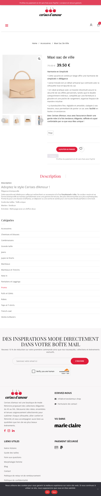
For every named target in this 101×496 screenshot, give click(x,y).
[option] (22, 84)
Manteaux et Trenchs (10, 270)
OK (47, 492)
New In (4, 275)
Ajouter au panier (67, 149)
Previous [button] (3, 120)
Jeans (3, 252)
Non (54, 492)
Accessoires (46, 43)
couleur (57, 132)
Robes (4, 299)
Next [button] (41, 120)
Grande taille (7, 246)
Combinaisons (7, 240)
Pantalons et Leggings (10, 281)
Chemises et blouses (10, 234)
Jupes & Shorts (7, 258)
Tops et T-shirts (8, 305)
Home (34, 43)
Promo (4, 287)
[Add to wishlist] (81, 149)
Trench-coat (6, 311)
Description (50, 176)
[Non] (97, 489)
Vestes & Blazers (8, 317)
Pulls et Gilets (7, 293)
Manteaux (5, 264)
